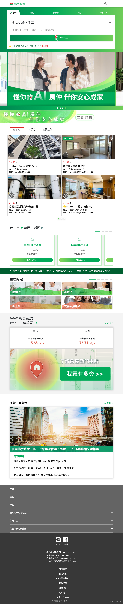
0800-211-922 (69, 552)
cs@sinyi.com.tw (67, 558)
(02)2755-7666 (62, 555)
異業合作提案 (63, 597)
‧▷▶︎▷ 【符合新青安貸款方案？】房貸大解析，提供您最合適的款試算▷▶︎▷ (72, 270)
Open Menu (111, 4)
